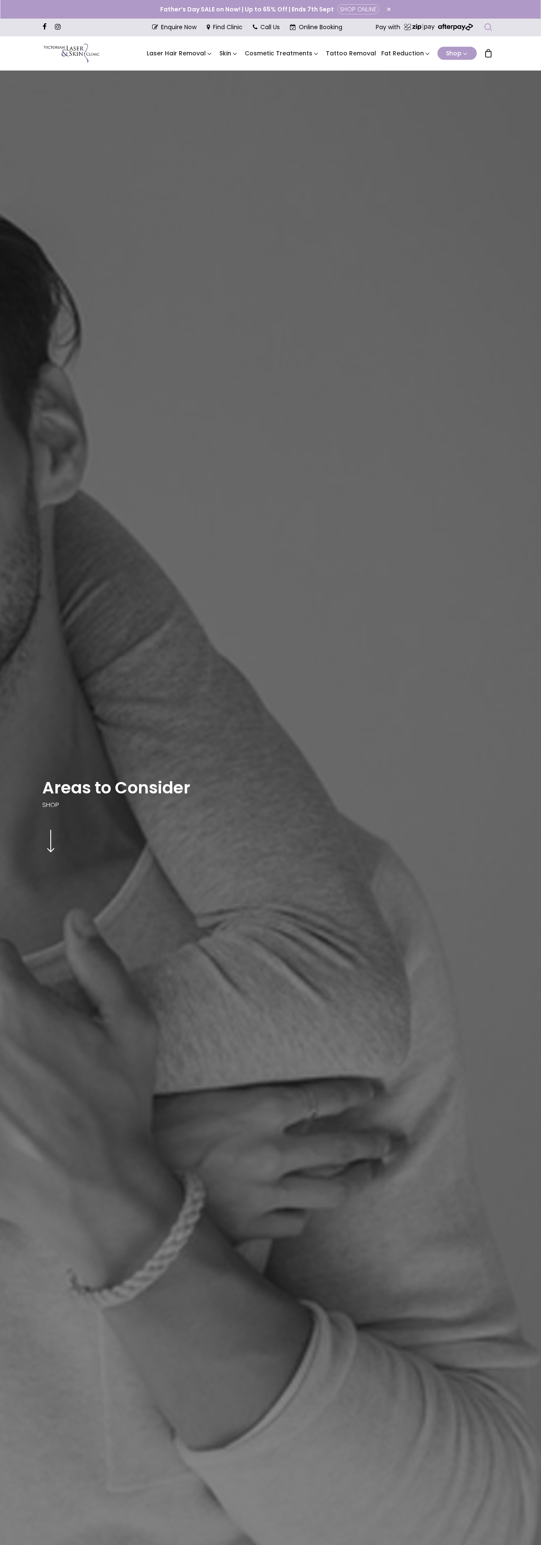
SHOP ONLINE (358, 9)
